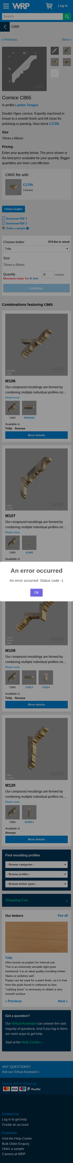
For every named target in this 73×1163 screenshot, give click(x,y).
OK (36, 592)
